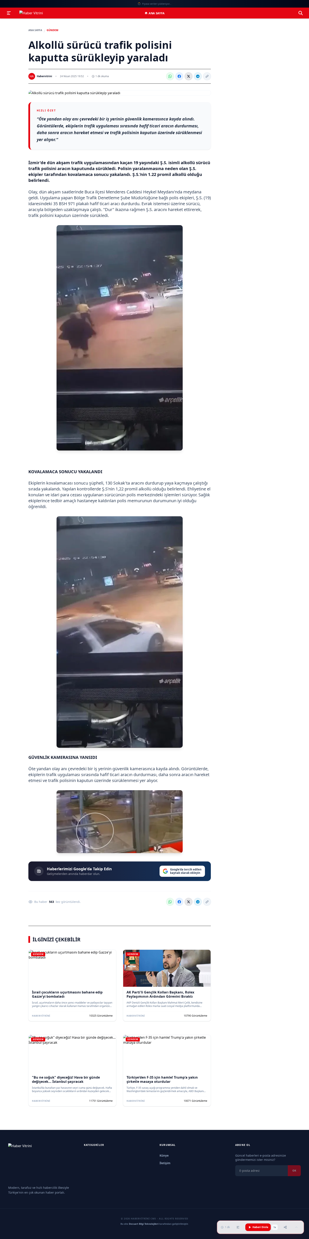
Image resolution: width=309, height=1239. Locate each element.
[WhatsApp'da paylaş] (170, 76)
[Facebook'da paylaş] (179, 76)
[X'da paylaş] (188, 76)
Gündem (52, 30)
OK (294, 1170)
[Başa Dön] (296, 1227)
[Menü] (9, 13)
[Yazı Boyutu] (238, 1227)
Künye (164, 1155)
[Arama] (300, 13)
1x (274, 1227)
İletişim (165, 1163)
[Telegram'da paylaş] (198, 76)
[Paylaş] (285, 1227)
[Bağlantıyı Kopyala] (207, 76)
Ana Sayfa (157, 13)
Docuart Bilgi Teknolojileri (143, 1223)
